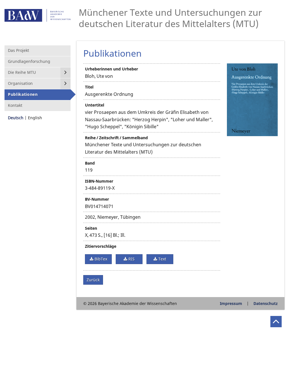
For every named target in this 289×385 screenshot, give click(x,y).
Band (90, 163)
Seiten (91, 228)
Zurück (93, 279)
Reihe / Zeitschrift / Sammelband (116, 137)
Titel (89, 87)
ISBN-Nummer (99, 181)
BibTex (100, 259)
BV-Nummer (97, 199)
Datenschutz (265, 303)
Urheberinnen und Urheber (111, 69)
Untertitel (94, 105)
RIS (131, 259)
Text (161, 259)
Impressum (231, 303)
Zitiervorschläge (100, 246)
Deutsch (15, 117)
